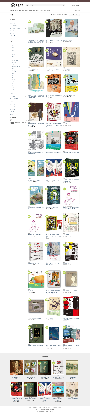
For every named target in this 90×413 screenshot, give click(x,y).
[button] (76, 5)
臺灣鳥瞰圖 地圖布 (72, 377)
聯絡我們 (72, 1)
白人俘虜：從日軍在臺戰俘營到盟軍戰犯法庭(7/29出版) (71, 180)
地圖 (23, 10)
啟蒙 (13, 56)
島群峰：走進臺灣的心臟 (33, 69)
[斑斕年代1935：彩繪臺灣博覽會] (44, 389)
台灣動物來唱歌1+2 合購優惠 (34, 180)
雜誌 (11, 94)
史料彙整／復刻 (15, 60)
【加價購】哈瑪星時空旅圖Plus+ (72, 399)
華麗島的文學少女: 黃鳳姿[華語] (34, 235)
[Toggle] (25, 28)
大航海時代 (14, 49)
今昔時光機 (67, 1)
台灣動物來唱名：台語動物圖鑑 (52, 207)
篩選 (12, 122)
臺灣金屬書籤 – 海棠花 (16, 377)
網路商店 (49, 1)
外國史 (13, 87)
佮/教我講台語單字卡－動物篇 (58, 399)
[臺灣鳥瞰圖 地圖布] (72, 367)
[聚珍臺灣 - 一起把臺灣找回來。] (17, 5)
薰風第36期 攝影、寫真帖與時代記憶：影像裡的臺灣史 (36, 153)
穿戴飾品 (30, 10)
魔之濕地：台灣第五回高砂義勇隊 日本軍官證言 (54, 96)
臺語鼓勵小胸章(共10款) (30, 377)
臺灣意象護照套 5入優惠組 (30, 399)
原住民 (13, 47)
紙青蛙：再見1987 (49, 318)
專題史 (13, 89)
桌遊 (45, 10)
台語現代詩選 (66, 263)
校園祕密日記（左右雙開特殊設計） (70, 291)
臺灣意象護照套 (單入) (44, 377)
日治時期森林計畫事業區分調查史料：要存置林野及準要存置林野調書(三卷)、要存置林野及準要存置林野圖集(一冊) (36, 41)
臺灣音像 (12, 31)
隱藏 (11, 114)
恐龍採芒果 (30, 291)
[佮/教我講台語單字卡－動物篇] (58, 389)
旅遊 (13, 73)
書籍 (20, 10)
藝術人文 (13, 70)
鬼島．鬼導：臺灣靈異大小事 (69, 95)
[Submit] (64, 5)
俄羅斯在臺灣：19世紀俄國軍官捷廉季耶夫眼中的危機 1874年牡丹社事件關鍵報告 (54, 125)
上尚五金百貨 (66, 235)
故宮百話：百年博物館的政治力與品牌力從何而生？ (71, 319)
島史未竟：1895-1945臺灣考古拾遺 (35, 345)
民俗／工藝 (14, 72)
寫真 (13, 58)
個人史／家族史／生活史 (17, 66)
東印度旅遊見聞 (66, 69)
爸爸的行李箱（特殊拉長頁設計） (35, 318)
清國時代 (13, 50)
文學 (13, 81)
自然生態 (13, 79)
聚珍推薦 (12, 10)
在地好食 (26, 10)
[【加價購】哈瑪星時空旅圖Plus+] (72, 389)
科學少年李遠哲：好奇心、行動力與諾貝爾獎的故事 (53, 346)
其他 (13, 91)
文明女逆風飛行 (66, 124)
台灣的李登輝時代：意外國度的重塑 (53, 152)
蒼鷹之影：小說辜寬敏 (68, 40)
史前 (13, 43)
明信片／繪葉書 (14, 99)
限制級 (12, 33)
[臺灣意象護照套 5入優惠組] (30, 389)
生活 (13, 45)
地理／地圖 (14, 62)
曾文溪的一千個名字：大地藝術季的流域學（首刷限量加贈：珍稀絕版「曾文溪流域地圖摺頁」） (36, 96)
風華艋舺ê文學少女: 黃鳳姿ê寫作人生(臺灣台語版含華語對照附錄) (71, 208)
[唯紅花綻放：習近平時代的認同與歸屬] (16, 389)
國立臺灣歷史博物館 (15, 28)
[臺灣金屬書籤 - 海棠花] (16, 367)
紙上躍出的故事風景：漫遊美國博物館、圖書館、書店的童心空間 (53, 291)
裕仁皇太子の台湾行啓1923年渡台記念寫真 (54, 41)
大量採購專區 (13, 26)
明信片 (42, 10)
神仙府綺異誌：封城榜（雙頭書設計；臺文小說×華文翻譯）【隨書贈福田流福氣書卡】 (53, 236)
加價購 (12, 111)
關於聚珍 (39, 1)
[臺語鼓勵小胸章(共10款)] (30, 367)
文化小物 (38, 10)
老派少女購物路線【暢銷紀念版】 (53, 69)
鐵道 (34, 10)
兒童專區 (48, 10)
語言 (13, 75)
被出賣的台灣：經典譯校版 (33, 263)
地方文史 (13, 83)
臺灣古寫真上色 (61, 1)
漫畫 (13, 77)
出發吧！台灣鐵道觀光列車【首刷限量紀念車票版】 (71, 346)
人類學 (13, 64)
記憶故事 (54, 1)
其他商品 (12, 109)
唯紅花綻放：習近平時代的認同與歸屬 (71, 152)
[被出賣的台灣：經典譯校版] (58, 367)
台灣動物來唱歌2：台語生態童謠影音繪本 (36, 208)
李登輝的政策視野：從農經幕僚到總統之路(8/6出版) (36, 124)
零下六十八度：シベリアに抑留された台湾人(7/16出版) (53, 264)
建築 (13, 68)
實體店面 (44, 1)
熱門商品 (16, 10)
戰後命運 (13, 54)
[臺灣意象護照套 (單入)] (44, 367)
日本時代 (13, 52)
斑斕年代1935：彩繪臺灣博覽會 (52, 180)
